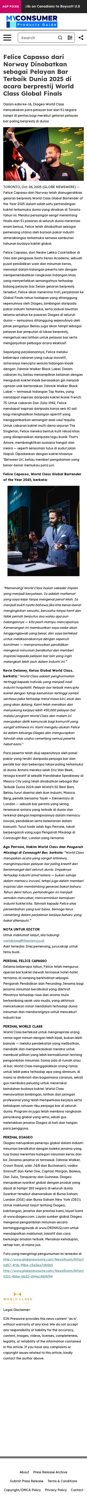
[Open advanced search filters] (70, 37)
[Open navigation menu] (7, 38)
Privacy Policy (56, 1490)
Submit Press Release (27, 1481)
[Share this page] (81, 38)
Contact (77, 1490)
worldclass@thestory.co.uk (24, 941)
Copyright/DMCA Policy (22, 1490)
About (24, 1472)
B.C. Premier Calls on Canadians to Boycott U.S (41, 6)
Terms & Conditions (62, 1481)
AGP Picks (10, 6)
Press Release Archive (50, 1472)
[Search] (60, 37)
